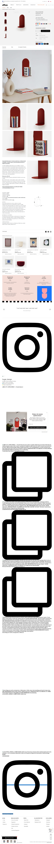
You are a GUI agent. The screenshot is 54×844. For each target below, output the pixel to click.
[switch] (50, 831)
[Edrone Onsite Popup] (27, 422)
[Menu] (52, 828)
